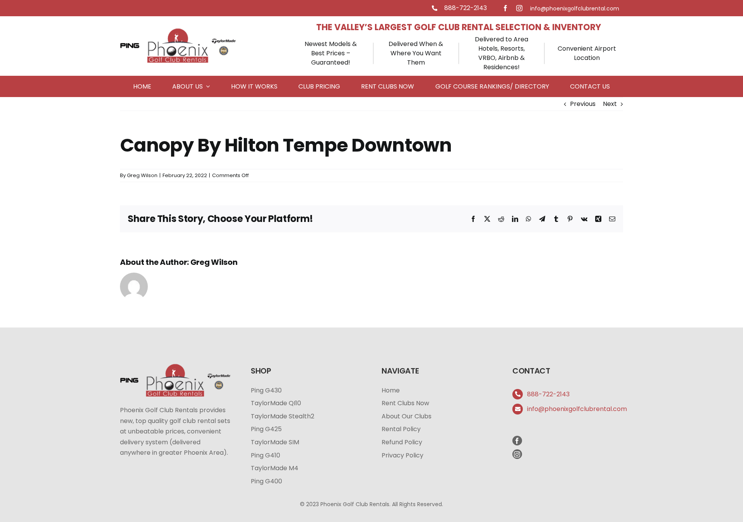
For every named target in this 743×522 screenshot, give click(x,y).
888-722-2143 (465, 7)
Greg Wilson (142, 175)
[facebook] (505, 8)
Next (610, 103)
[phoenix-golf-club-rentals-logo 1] (178, 29)
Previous (583, 103)
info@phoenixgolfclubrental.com (577, 408)
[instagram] (519, 8)
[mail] (574, 8)
